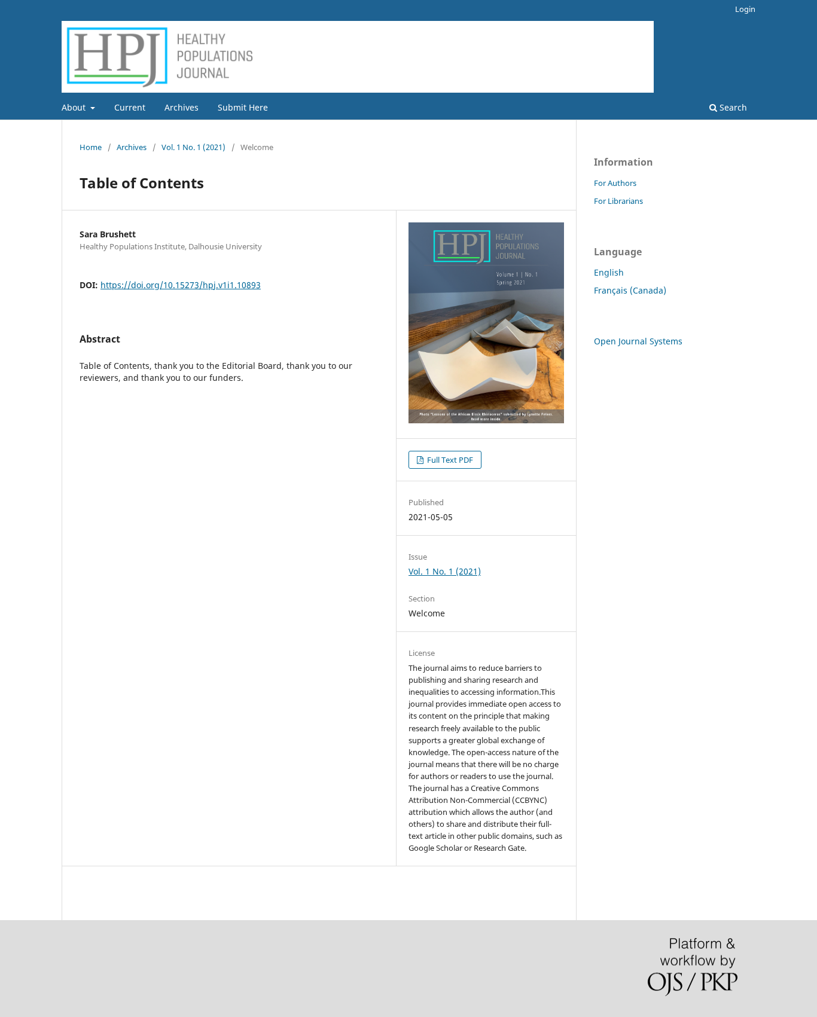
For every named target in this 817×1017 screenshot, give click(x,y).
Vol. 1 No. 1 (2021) (193, 147)
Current (129, 107)
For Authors (615, 183)
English (609, 272)
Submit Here (243, 107)
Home (91, 147)
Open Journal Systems (638, 341)
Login (745, 9)
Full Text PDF (449, 459)
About (75, 107)
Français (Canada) (630, 290)
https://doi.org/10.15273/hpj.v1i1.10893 (180, 285)
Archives (181, 107)
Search (732, 107)
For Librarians (618, 201)
